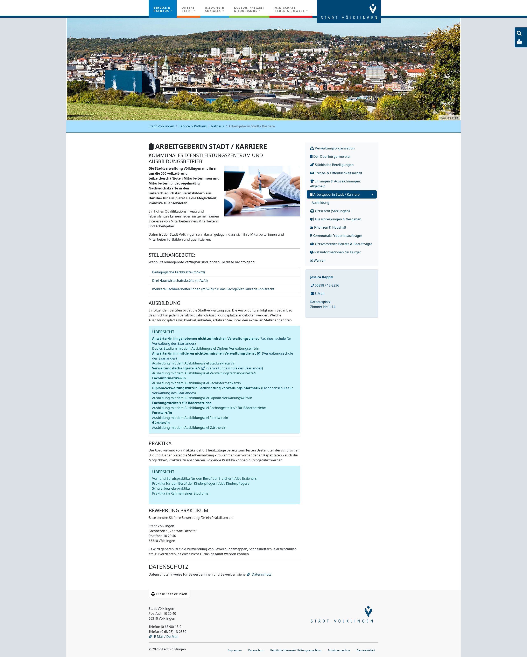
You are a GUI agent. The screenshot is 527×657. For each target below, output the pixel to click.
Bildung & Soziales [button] (214, 9)
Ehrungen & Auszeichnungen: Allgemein (335, 183)
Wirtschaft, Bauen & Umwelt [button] (290, 9)
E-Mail (319, 293)
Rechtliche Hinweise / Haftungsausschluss (296, 650)
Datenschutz (262, 574)
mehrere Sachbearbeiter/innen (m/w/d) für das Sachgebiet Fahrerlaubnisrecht (213, 289)
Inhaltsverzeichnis (339, 650)
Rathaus (217, 126)
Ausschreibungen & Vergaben (337, 219)
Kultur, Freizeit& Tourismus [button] (249, 9)
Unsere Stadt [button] (188, 9)
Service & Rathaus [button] (162, 9)
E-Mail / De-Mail (166, 636)
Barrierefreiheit (366, 650)
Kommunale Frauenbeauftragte (337, 235)
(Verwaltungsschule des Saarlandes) (234, 368)
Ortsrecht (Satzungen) (332, 211)
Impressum (235, 650)
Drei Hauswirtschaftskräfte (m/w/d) (180, 280)
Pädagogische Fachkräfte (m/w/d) (178, 272)
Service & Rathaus (193, 126)
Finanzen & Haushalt (329, 227)
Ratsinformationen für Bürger (337, 252)
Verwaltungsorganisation (334, 148)
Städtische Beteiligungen (334, 164)
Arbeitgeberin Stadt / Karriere (336, 194)
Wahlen (319, 260)
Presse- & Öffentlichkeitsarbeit (338, 173)
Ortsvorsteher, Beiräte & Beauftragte (343, 244)
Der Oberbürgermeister (331, 156)
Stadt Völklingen (161, 126)
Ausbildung (320, 202)
